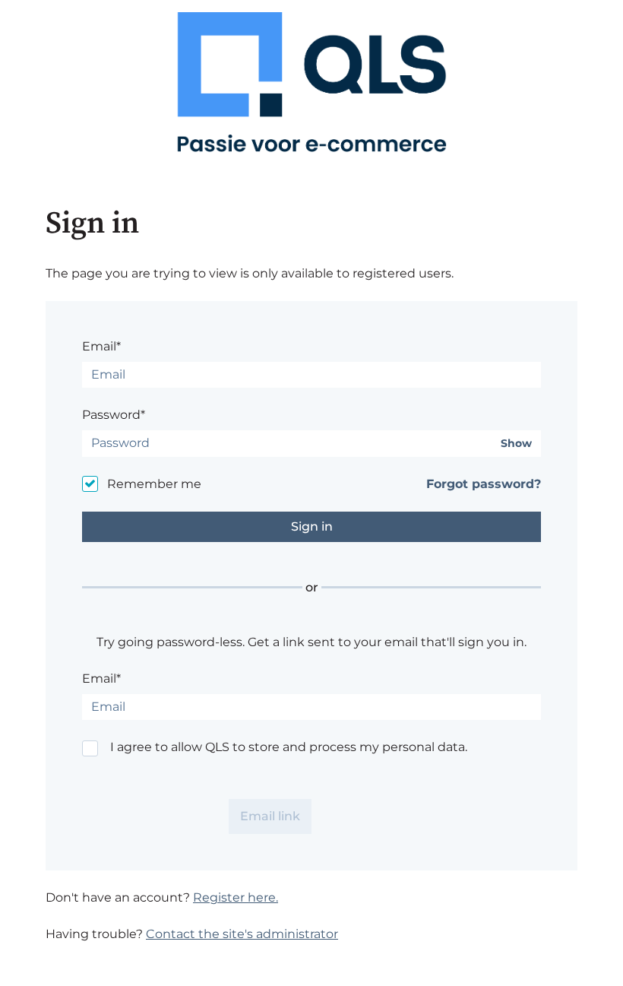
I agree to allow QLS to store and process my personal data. (288, 747)
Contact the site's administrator (242, 934)
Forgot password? (483, 484)
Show (516, 443)
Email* (101, 346)
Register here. (235, 897)
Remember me (154, 484)
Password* (113, 414)
